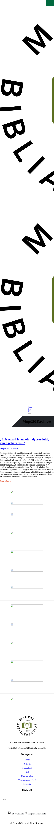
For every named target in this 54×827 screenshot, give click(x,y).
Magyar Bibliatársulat (9, 448)
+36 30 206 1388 (17, 814)
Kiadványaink (27, 776)
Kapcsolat (27, 784)
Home (27, 760)
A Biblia (27, 764)
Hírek (27, 772)
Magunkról (27, 768)
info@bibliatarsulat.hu (37, 814)
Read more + (5, 481)
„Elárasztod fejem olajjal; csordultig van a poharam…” (24, 441)
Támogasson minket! (27, 780)
